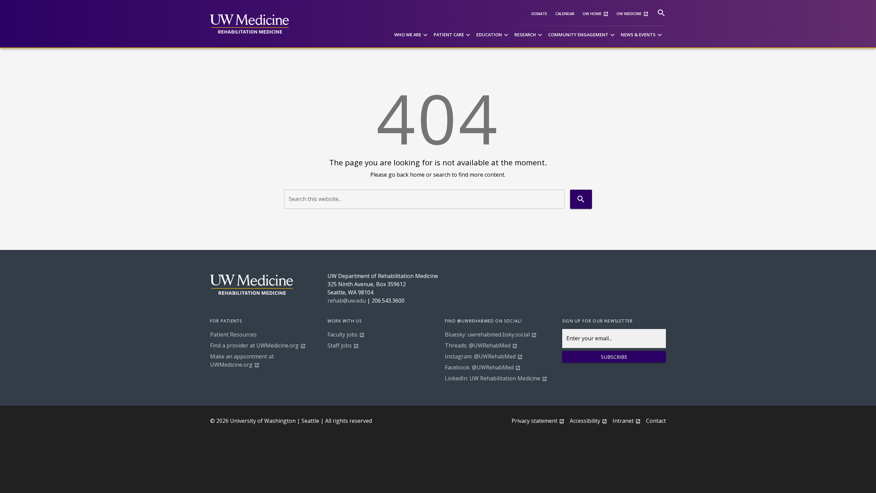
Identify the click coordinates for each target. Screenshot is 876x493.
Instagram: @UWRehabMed (480, 356)
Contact (656, 421)
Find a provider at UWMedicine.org (254, 345)
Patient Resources (233, 334)
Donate (539, 13)
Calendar (565, 13)
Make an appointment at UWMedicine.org (242, 360)
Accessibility (585, 421)
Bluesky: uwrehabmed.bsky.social (487, 334)
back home (411, 174)
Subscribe (614, 356)
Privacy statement (534, 421)
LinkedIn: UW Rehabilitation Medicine (492, 378)
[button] (411, 35)
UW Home (592, 13)
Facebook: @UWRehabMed (479, 367)
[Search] (661, 12)
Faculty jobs (342, 334)
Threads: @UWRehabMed (478, 345)
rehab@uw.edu (346, 300)
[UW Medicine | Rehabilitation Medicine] (249, 24)
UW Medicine (629, 13)
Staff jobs (339, 345)
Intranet (623, 421)
